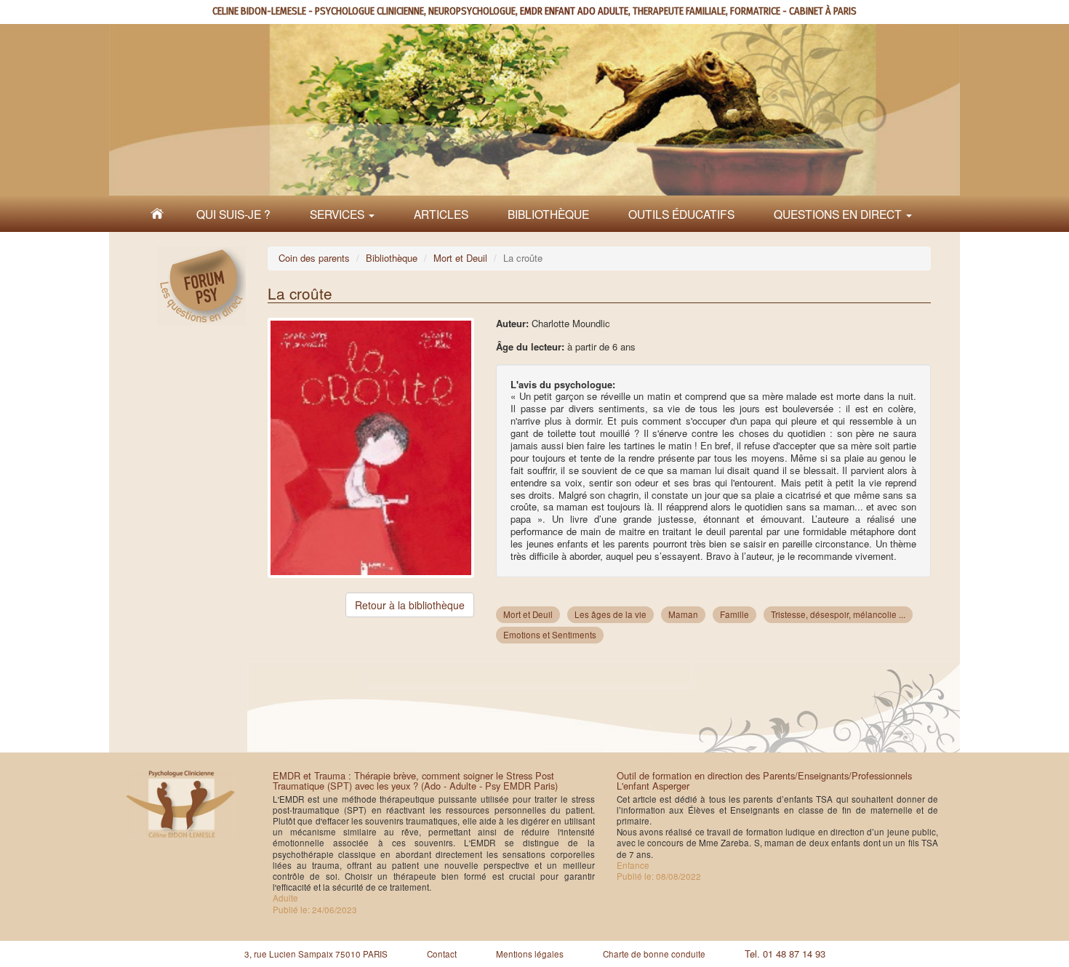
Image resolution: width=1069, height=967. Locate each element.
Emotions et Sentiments (549, 635)
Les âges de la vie (610, 614)
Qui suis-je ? (233, 214)
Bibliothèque (548, 214)
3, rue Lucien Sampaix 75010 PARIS (316, 954)
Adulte (285, 898)
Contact (442, 954)
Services (338, 214)
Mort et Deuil (460, 258)
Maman (683, 614)
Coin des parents (314, 258)
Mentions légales (530, 954)
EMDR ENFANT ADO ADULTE (574, 11)
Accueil (157, 214)
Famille (734, 614)
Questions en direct (839, 214)
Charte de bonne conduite (654, 954)
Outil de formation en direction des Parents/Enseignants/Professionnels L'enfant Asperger (764, 781)
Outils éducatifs (681, 214)
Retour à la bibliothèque (410, 605)
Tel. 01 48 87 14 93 (785, 953)
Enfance (633, 865)
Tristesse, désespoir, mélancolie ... (838, 614)
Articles (441, 214)
